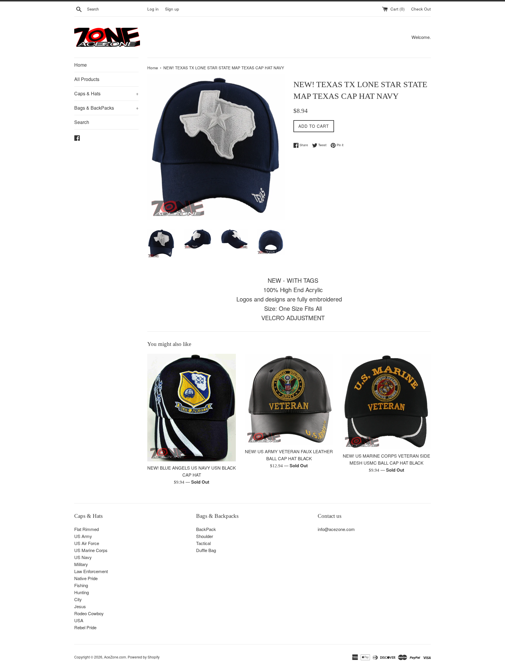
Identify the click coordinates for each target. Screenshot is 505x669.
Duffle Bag (206, 550)
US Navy (83, 557)
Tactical (203, 543)
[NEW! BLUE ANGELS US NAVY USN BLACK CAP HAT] (191, 407)
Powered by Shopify (144, 656)
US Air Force (86, 543)
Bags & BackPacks (106, 107)
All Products (86, 79)
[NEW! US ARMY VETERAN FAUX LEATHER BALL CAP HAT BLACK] (289, 399)
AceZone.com (115, 656)
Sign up (172, 9)
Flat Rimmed (86, 529)
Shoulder (204, 536)
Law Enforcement (91, 571)
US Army (83, 536)
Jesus (80, 606)
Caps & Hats (106, 93)
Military (81, 564)
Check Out (421, 9)
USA (78, 620)
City (78, 599)
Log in (153, 9)
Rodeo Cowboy (89, 613)
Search (81, 122)
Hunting (81, 592)
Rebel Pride (85, 627)
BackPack (206, 529)
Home (80, 64)
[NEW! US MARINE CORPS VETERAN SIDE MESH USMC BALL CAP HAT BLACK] (386, 401)
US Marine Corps (91, 550)
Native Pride (86, 578)
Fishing (81, 585)
